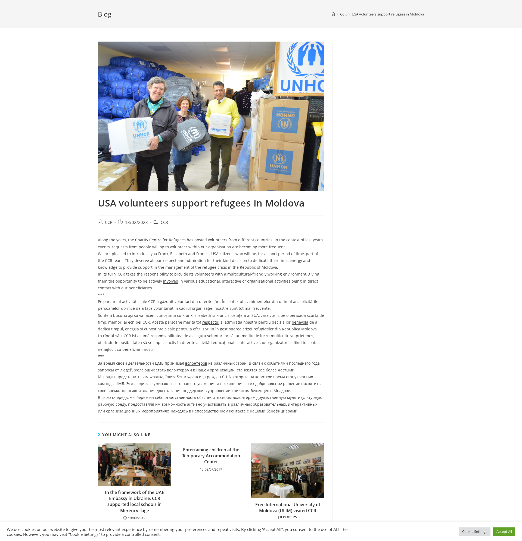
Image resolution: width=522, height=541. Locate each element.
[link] (160, 239)
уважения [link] (206, 383)
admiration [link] (196, 260)
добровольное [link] (268, 383)
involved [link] (170, 281)
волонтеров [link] (196, 363)
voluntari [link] (183, 301)
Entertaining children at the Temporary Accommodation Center (211, 456)
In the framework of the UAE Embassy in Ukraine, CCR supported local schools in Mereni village (134, 501)
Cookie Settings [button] (474, 531)
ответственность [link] (180, 397)
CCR (108, 222)
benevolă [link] (300, 322)
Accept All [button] (504, 531)
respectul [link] (210, 322)
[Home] (333, 14)
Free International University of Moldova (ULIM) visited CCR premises (287, 511)
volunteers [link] (217, 239)
